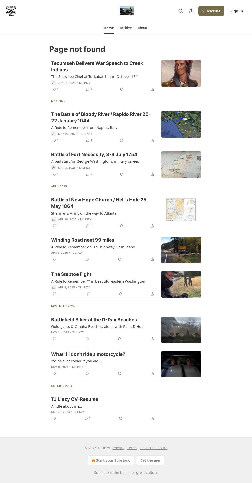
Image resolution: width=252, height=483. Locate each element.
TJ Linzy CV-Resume (74, 399)
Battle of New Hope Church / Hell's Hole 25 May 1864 (98, 203)
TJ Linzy (85, 83)
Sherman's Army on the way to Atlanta (83, 213)
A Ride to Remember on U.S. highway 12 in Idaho (93, 246)
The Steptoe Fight (71, 274)
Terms (132, 448)
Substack (101, 472)
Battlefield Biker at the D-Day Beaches (94, 319)
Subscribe (211, 10)
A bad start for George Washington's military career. (95, 161)
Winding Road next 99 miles (82, 240)
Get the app (150, 460)
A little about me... (66, 406)
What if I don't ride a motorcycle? (88, 354)
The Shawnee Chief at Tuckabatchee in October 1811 (95, 76)
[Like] (54, 259)
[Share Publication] (191, 11)
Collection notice (154, 448)
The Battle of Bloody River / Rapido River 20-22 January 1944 (101, 117)
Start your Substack (113, 460)
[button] (109, 28)
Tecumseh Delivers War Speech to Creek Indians (97, 66)
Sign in (236, 10)
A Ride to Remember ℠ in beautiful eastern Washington (98, 281)
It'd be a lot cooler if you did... (76, 360)
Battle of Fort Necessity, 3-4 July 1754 (94, 154)
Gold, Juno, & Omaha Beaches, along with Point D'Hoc (97, 326)
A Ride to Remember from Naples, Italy (84, 127)
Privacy (118, 448)
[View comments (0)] (87, 259)
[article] (126, 76)
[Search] (181, 11)
